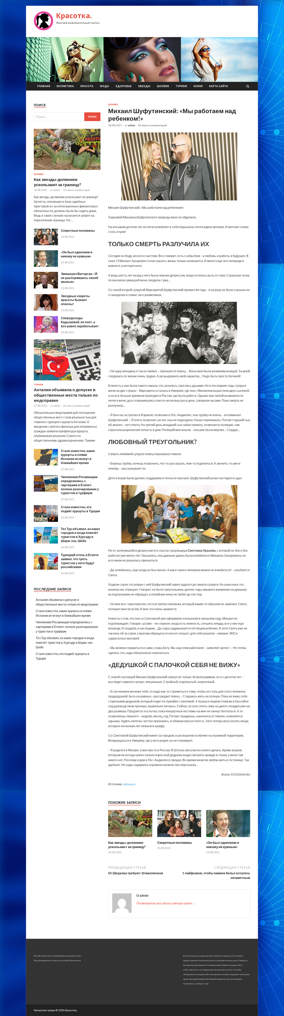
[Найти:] (67, 116)
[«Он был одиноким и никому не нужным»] (228, 838)
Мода (104, 86)
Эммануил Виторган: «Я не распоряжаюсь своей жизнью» (79, 278)
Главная (43, 86)
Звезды (144, 86)
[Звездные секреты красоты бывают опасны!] (46, 309)
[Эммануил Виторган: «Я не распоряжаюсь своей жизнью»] (46, 287)
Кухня (198, 86)
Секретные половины (174, 842)
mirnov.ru (129, 784)
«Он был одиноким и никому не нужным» (222, 844)
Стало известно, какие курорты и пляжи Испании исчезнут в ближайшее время (78, 457)
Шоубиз (163, 86)
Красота (86, 86)
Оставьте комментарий (152, 125)
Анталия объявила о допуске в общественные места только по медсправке (66, 395)
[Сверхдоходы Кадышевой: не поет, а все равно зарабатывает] (46, 331)
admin (131, 125)
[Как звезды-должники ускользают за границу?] (130, 838)
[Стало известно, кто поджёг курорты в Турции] (46, 520)
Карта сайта (218, 86)
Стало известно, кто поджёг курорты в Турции (80, 509)
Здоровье (124, 86)
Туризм (181, 86)
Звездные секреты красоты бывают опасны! (75, 300)
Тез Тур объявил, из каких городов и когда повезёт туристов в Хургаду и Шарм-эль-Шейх (80, 535)
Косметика (65, 86)
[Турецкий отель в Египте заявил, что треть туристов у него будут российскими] (46, 568)
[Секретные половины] (179, 838)
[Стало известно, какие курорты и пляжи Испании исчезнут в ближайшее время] (46, 464)
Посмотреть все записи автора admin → (166, 903)
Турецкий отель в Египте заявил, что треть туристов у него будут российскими (80, 561)
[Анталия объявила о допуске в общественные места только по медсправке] (67, 381)
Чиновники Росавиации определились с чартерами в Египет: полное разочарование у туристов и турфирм (80, 485)
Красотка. (74, 15)
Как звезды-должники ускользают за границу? (127, 844)
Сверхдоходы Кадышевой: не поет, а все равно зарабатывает (80, 322)
